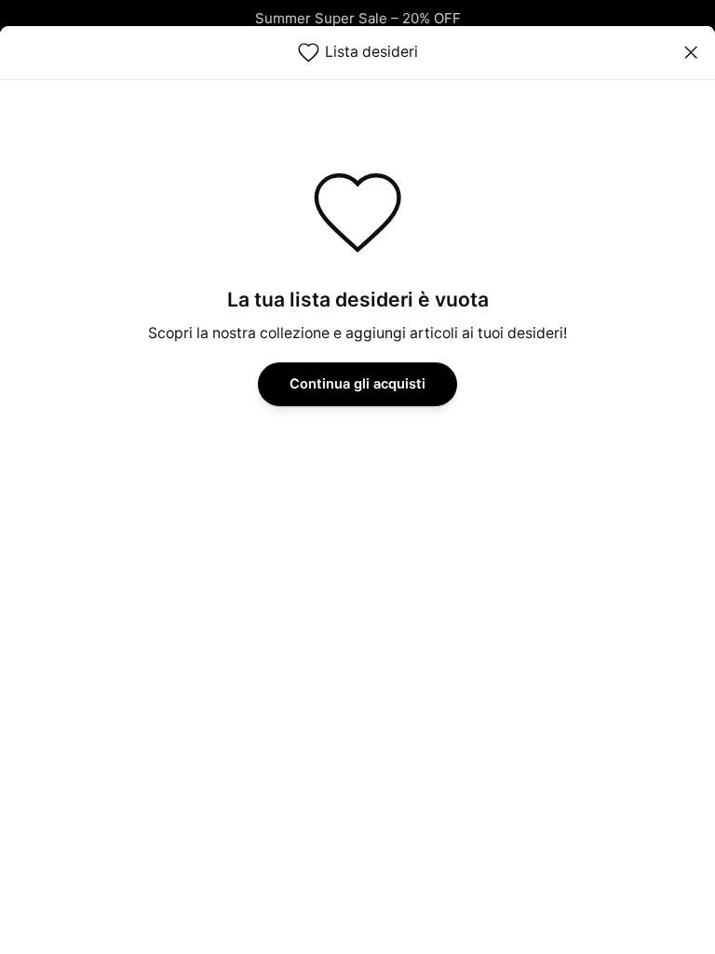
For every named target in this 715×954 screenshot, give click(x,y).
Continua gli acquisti (357, 383)
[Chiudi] (690, 53)
